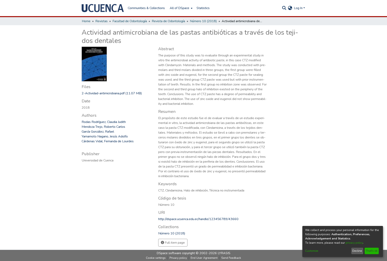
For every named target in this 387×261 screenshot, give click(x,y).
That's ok (372, 251)
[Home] (103, 8)
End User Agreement (204, 258)
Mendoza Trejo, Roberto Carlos (103, 127)
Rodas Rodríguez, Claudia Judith (104, 122)
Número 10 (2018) (203, 21)
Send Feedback (231, 258)
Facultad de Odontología (129, 21)
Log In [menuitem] (298, 8)
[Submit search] (284, 8)
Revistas (101, 21)
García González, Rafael (98, 131)
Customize (311, 251)
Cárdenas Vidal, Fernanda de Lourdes (108, 141)
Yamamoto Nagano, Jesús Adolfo (105, 136)
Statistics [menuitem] (203, 8)
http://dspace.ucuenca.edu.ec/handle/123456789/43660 (198, 219)
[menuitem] (180, 8)
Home (86, 21)
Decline (357, 251)
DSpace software (169, 253)
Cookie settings (156, 258)
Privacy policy (178, 258)
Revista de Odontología (168, 21)
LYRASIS (224, 253)
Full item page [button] (174, 242)
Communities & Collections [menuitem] (146, 8)
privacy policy (354, 243)
